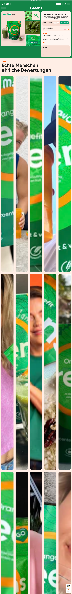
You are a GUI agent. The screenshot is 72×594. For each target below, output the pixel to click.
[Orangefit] (7, 4)
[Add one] (58, 22)
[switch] (68, 591)
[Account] (63, 4)
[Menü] (70, 591)
